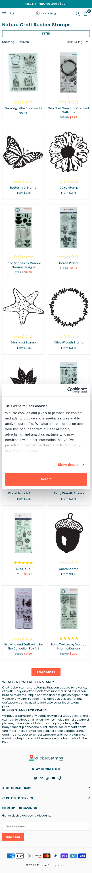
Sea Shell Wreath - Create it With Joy (68, 110)
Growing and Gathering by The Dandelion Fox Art (23, 646)
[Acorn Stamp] (69, 533)
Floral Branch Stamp (23, 493)
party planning (74, 734)
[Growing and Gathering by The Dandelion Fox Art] (23, 609)
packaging (52, 723)
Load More (46, 672)
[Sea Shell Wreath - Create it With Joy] (69, 72)
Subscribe (13, 837)
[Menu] (4, 13)
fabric (85, 695)
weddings (9, 738)
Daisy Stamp (68, 187)
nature (65, 723)
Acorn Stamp (68, 569)
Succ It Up (23, 569)
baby (5, 727)
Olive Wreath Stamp (69, 342)
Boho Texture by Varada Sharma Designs (68, 646)
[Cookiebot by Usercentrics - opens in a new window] (67, 390)
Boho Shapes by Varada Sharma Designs (23, 265)
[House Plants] (69, 227)
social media (68, 727)
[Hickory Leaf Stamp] (23, 382)
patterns (77, 723)
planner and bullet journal (39, 727)
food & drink (35, 723)
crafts (59, 731)
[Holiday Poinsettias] (69, 382)
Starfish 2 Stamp (23, 342)
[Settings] (78, 13)
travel (85, 719)
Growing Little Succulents (23, 108)
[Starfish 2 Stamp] (23, 307)
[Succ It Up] (23, 533)
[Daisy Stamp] (69, 152)
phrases (7, 723)
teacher (15, 727)
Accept (46, 479)
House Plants (68, 263)
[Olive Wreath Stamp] (69, 307)
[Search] (12, 13)
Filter (46, 33)
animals (20, 723)
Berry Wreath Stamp (69, 493)
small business (41, 738)
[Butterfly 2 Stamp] (23, 152)
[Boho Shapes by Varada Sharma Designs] (23, 227)
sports (82, 727)
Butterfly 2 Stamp (23, 187)
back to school (31, 734)
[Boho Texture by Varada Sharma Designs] (69, 609)
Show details (68, 465)
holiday (75, 719)
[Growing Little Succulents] (23, 72)
